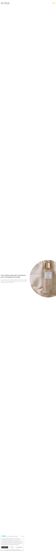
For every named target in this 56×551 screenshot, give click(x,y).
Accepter (4, 547)
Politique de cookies (7, 549)
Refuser (12, 547)
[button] (22, 536)
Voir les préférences (19, 547)
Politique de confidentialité (15, 549)
